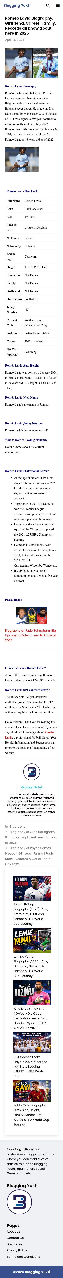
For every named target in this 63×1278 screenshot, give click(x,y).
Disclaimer (14, 1244)
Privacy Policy (17, 1250)
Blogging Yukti (16, 5)
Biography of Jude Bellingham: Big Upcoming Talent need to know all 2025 (31, 837)
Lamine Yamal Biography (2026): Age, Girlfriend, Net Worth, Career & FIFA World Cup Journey (30, 966)
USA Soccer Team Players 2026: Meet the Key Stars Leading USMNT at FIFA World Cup (30, 1066)
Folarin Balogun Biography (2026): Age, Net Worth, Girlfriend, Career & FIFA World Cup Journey (30, 914)
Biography (17, 826)
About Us (13, 1231)
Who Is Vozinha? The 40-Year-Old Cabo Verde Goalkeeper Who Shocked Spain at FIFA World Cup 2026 (30, 1018)
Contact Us (15, 1238)
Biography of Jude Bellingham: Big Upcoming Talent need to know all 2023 (30, 635)
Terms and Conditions (23, 1257)
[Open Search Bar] (48, 5)
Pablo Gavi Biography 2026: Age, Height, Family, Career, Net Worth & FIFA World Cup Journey (31, 1114)
